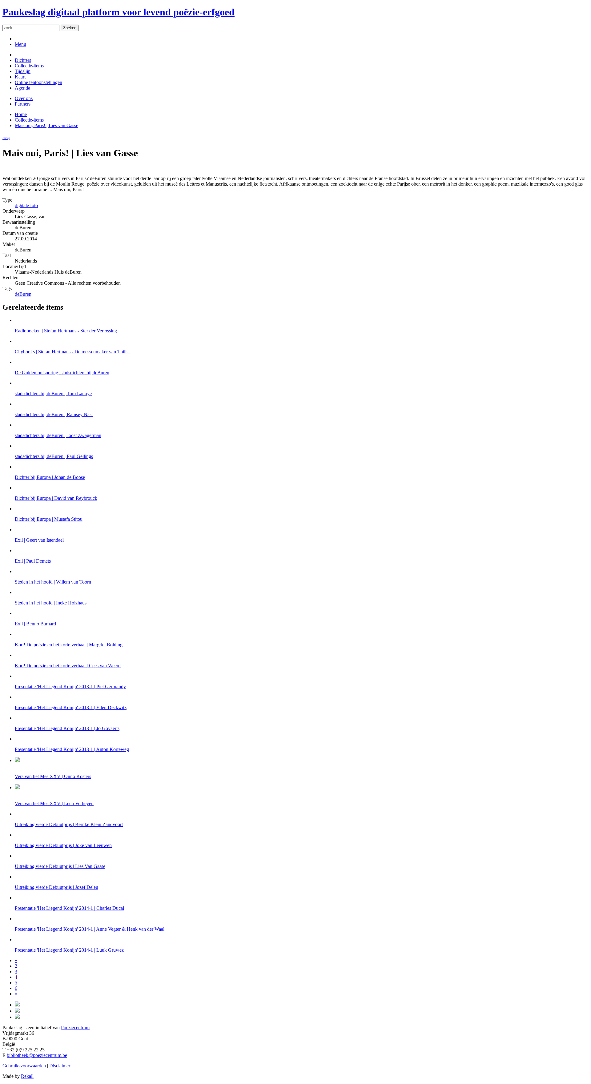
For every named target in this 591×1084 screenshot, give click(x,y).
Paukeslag (118, 12)
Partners (22, 103)
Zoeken (69, 28)
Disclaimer (59, 1065)
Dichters (23, 60)
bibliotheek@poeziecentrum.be (37, 1055)
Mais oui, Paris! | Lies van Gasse (46, 125)
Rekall (27, 1076)
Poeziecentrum (75, 1027)
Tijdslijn (22, 71)
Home (21, 114)
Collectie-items (29, 65)
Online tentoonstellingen (38, 82)
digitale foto (26, 205)
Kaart (20, 76)
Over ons (24, 98)
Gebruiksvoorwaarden (24, 1065)
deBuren (23, 294)
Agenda (22, 87)
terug (6, 138)
